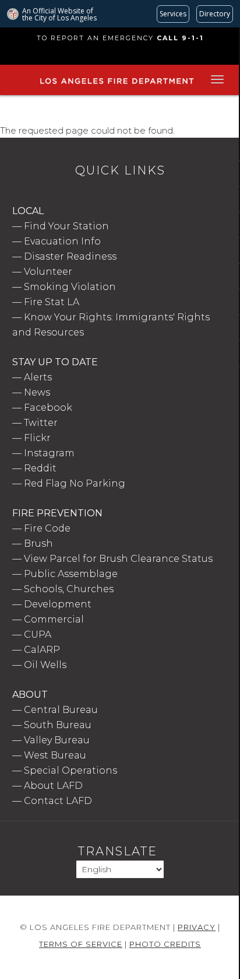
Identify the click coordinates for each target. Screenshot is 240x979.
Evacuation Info (62, 241)
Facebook (48, 407)
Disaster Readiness (70, 256)
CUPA (37, 634)
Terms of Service (80, 944)
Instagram (49, 453)
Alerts (38, 377)
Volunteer (48, 271)
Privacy (197, 927)
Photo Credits (165, 944)
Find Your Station (66, 226)
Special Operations (70, 770)
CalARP (42, 649)
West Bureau (55, 755)
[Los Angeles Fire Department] (116, 84)
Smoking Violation (70, 286)
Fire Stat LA (51, 301)
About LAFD (53, 785)
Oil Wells (45, 664)
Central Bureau (61, 709)
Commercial (54, 619)
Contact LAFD (58, 800)
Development (57, 604)
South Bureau (57, 724)
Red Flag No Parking (74, 483)
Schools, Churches (69, 589)
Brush (38, 543)
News (37, 392)
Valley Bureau (57, 740)
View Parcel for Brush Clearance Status (118, 558)
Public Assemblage (71, 573)
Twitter (41, 422)
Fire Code (47, 528)
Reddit (40, 468)
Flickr (37, 437)
